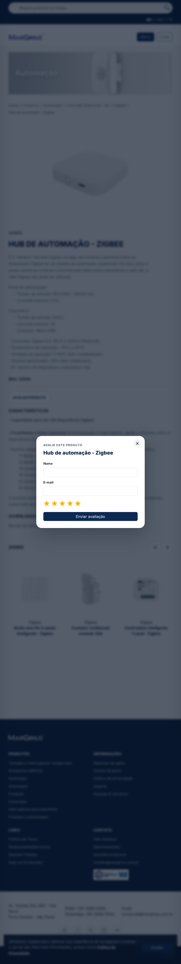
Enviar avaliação (90, 516)
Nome (48, 463)
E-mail (48, 482)
